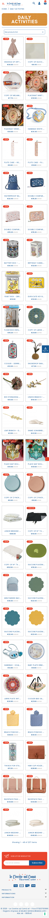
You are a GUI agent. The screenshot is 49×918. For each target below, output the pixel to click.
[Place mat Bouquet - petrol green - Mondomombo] (36, 450)
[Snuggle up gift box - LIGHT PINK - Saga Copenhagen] (12, 48)
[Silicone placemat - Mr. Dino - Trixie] (36, 550)
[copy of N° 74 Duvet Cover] (12, 550)
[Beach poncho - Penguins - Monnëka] (12, 718)
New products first (24, 32)
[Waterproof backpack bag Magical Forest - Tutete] (12, 182)
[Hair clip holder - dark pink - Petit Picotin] (36, 751)
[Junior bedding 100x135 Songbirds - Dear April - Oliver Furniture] (36, 818)
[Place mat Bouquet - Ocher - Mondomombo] (12, 450)
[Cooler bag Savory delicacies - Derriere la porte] (36, 684)
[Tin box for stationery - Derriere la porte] (12, 751)
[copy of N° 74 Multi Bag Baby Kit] (36, 517)
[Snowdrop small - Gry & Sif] (36, 349)
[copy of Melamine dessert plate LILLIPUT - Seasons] (12, 81)
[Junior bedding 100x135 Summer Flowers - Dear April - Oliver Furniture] (12, 517)
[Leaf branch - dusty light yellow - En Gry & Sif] (12, 416)
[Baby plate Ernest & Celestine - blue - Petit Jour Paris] (36, 651)
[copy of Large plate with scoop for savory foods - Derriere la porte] (36, 316)
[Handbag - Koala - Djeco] (12, 651)
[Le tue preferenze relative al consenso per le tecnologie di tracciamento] (45, 914)
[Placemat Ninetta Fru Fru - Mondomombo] (36, 81)
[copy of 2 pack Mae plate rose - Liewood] (36, 483)
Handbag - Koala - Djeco (16, 665)
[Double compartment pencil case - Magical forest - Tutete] (36, 182)
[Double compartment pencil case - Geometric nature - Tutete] (12, 215)
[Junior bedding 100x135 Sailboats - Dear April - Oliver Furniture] (12, 818)
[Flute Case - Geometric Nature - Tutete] (12, 148)
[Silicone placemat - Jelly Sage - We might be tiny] (36, 584)
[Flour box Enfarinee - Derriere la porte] (12, 316)
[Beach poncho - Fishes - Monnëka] (36, 718)
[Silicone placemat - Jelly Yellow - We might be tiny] (36, 617)
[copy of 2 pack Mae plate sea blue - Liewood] (12, 483)
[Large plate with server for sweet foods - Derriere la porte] (12, 684)
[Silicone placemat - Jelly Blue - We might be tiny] (12, 617)
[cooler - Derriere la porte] (12, 349)
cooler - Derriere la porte (17, 363)
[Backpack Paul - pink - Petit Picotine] (12, 785)
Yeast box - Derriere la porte (18, 296)
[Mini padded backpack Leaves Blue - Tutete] (12, 584)
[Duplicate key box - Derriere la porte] (36, 282)
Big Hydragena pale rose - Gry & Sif (21, 397)
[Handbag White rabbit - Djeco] (36, 115)
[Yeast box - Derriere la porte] (12, 282)
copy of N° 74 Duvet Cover (17, 564)
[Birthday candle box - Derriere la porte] (36, 249)
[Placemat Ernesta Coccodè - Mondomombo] (12, 115)
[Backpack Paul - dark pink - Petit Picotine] (36, 785)
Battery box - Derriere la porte (19, 263)
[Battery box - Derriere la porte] (12, 249)
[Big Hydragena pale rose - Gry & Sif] (12, 383)
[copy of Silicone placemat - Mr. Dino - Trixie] (36, 48)
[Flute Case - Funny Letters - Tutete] (36, 148)
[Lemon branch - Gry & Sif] (36, 383)
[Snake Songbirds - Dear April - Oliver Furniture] (36, 416)
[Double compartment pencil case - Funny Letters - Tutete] (36, 215)
